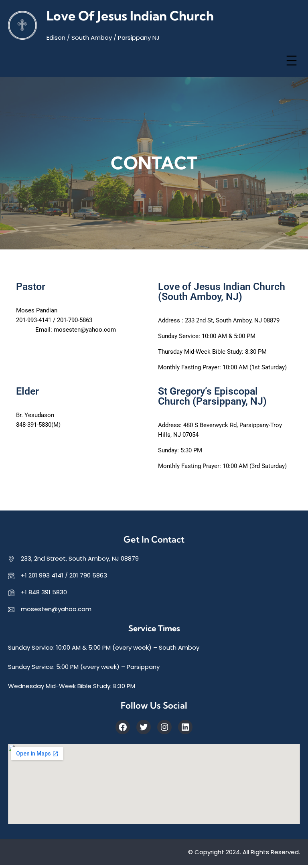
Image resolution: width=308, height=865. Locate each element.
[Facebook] (123, 727)
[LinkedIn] (185, 727)
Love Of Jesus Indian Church (130, 16)
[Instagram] (164, 727)
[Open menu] (291, 60)
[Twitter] (143, 727)
